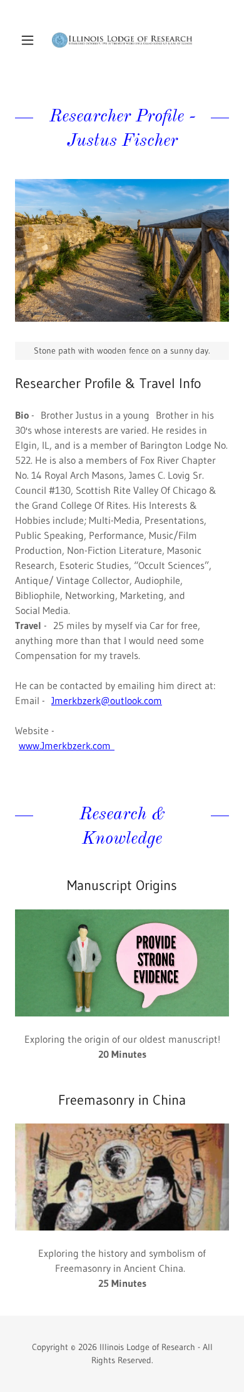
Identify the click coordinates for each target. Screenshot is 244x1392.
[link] (122, 40)
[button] (31, 40)
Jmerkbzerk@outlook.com (106, 700)
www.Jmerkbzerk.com (66, 745)
